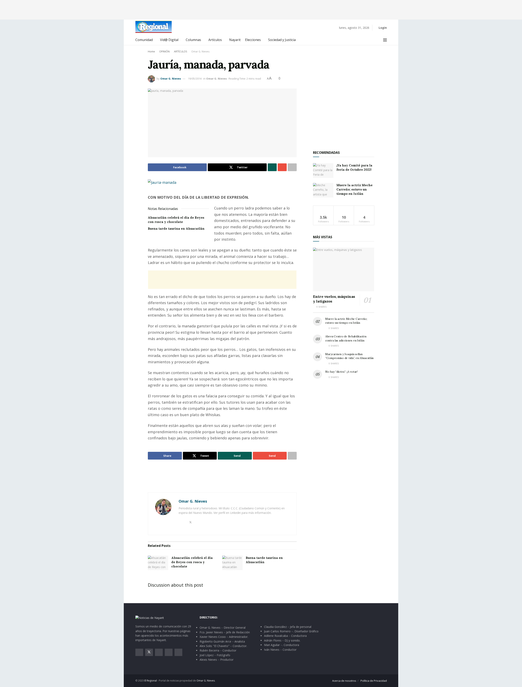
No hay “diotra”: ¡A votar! (341, 371)
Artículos (215, 40)
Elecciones (253, 40)
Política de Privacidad (374, 681)
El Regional (150, 680)
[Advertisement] (261, 9)
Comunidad (144, 40)
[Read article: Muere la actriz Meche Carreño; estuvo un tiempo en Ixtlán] (323, 190)
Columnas (193, 40)
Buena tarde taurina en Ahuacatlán (176, 228)
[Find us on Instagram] (159, 652)
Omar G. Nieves (200, 51)
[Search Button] (375, 40)
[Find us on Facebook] (139, 652)
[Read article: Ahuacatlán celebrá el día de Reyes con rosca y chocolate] (158, 563)
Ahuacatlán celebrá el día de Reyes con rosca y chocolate (192, 562)
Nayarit (235, 40)
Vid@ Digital (169, 40)
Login (382, 28)
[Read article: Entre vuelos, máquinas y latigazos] (343, 269)
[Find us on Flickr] (178, 652)
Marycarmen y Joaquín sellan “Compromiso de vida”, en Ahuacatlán (349, 356)
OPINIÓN (164, 51)
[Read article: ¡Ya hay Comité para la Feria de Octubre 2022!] (323, 170)
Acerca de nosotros (344, 681)
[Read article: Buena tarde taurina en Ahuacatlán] (232, 563)
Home (151, 51)
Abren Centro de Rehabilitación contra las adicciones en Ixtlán (345, 338)
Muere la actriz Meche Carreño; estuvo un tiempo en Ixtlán (354, 189)
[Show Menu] (385, 40)
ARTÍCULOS (180, 51)
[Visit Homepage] (153, 27)
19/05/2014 (194, 78)
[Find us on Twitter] (149, 652)
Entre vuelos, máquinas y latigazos (334, 299)
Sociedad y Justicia (282, 40)
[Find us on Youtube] (169, 652)
